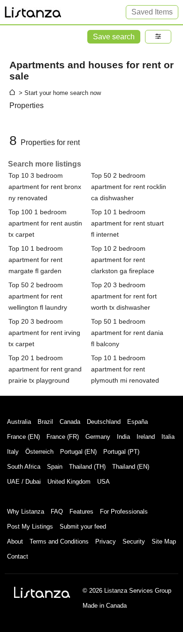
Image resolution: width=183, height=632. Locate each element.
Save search (114, 37)
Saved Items (152, 12)
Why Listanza (25, 511)
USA (103, 481)
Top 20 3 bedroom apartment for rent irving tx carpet (44, 333)
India (123, 436)
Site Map (164, 541)
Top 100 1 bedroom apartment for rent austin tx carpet (45, 223)
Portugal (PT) (121, 451)
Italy (13, 451)
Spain (54, 466)
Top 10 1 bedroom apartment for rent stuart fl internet (127, 223)
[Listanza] (42, 592)
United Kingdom (69, 481)
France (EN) (23, 436)
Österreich (39, 451)
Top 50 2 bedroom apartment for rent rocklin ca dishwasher (128, 187)
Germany (97, 436)
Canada (70, 421)
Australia (19, 421)
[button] (158, 37)
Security (133, 541)
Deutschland (104, 421)
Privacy (105, 541)
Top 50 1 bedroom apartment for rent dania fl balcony (127, 333)
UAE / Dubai (24, 481)
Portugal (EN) (78, 451)
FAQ (57, 511)
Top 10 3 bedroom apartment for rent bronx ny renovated (44, 187)
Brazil (45, 421)
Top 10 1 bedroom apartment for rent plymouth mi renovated (125, 369)
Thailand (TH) (87, 466)
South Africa (23, 466)
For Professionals (124, 511)
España (137, 421)
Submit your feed (83, 526)
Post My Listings (30, 526)
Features (81, 511)
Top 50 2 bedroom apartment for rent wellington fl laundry (37, 296)
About (15, 541)
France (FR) (62, 436)
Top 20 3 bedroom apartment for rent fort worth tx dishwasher (124, 296)
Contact (17, 556)
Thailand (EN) (130, 466)
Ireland (146, 436)
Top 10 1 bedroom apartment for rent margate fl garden (35, 260)
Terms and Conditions (59, 541)
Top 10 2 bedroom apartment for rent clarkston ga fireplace (122, 260)
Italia (168, 436)
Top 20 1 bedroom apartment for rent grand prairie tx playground (45, 369)
